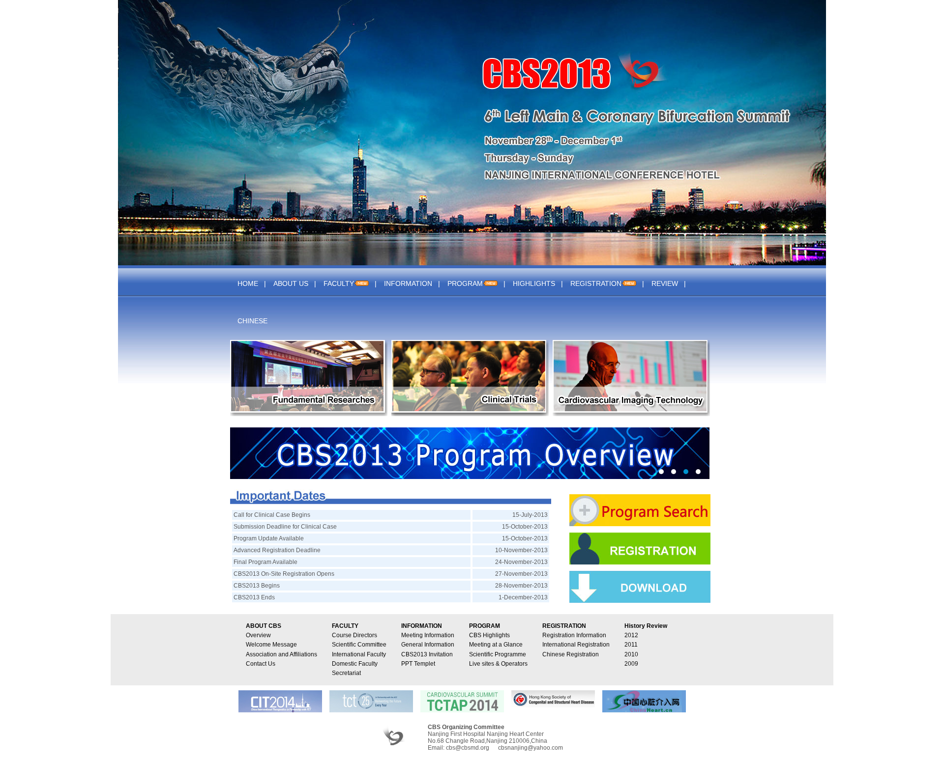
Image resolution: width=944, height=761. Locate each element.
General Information (427, 644)
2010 (631, 654)
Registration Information (574, 635)
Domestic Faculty (355, 663)
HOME (247, 283)
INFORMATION (408, 283)
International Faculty (359, 654)
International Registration (576, 644)
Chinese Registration (570, 654)
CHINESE (252, 321)
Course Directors (354, 635)
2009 (631, 663)
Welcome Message (271, 644)
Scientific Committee (359, 644)
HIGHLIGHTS (534, 283)
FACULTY (339, 283)
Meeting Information (427, 635)
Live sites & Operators (498, 663)
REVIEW (664, 283)
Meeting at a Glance (496, 644)
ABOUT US (290, 283)
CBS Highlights (489, 635)
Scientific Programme (497, 654)
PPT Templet (418, 663)
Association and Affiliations (281, 654)
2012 (631, 635)
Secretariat (346, 673)
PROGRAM (465, 283)
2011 (631, 644)
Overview (258, 635)
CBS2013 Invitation (427, 654)
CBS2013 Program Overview (469, 453)
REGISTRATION (595, 283)
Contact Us (260, 663)
